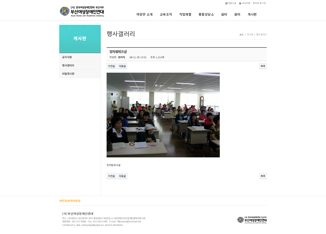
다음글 (122, 66)
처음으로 (231, 3)
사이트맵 (245, 3)
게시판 (252, 14)
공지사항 (67, 57)
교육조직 (166, 14)
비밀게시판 (68, 73)
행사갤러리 (68, 65)
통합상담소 (206, 14)
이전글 (111, 66)
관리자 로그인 (259, 3)
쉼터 (224, 14)
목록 (263, 66)
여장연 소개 (144, 14)
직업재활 (185, 14)
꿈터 (237, 14)
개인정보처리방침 (70, 201)
